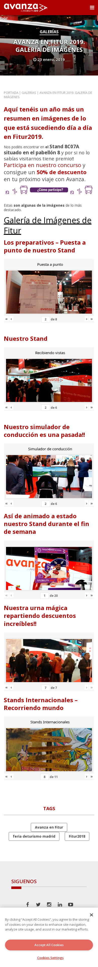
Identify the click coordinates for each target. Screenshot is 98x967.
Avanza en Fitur (49, 827)
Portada (11, 92)
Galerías (49, 31)
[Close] (91, 915)
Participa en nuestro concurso (42, 165)
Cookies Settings (50, 957)
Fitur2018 (77, 836)
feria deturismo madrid (34, 836)
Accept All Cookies (49, 945)
